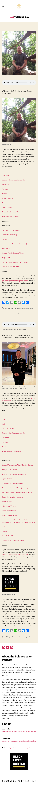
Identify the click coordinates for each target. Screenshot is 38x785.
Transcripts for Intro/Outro (11, 212)
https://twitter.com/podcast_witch (20, 748)
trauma (13, 308)
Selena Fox (6, 248)
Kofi (3, 424)
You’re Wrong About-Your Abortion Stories (17, 465)
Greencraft (6, 239)
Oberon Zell (6, 531)
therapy (7, 308)
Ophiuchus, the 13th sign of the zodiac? (16, 262)
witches (30, 637)
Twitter (4, 194)
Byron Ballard (7, 479)
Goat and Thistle (8, 428)
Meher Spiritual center (10, 515)
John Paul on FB (7, 536)
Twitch (4, 203)
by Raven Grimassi (8, 527)
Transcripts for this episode (11, 451)
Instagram (5, 189)
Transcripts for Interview (10, 216)
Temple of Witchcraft (9, 469)
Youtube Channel (8, 198)
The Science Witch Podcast (18, 781)
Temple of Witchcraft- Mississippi (14, 474)
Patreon (4, 171)
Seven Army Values (9, 511)
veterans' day (28, 308)
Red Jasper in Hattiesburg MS (12, 483)
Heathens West (7, 501)
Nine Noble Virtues (8, 506)
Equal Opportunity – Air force (12, 497)
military (7, 637)
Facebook (5, 184)
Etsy (3, 419)
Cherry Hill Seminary (9, 235)
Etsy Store (5, 175)
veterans (19, 308)
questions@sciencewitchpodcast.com (15, 281)
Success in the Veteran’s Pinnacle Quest (16, 244)
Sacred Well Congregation (11, 230)
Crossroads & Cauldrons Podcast (13, 540)
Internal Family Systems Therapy (14, 253)
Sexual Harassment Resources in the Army (17, 492)
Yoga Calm (6, 257)
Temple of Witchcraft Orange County (15, 488)
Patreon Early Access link (11, 267)
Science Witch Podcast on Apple (13, 180)
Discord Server (7, 207)
